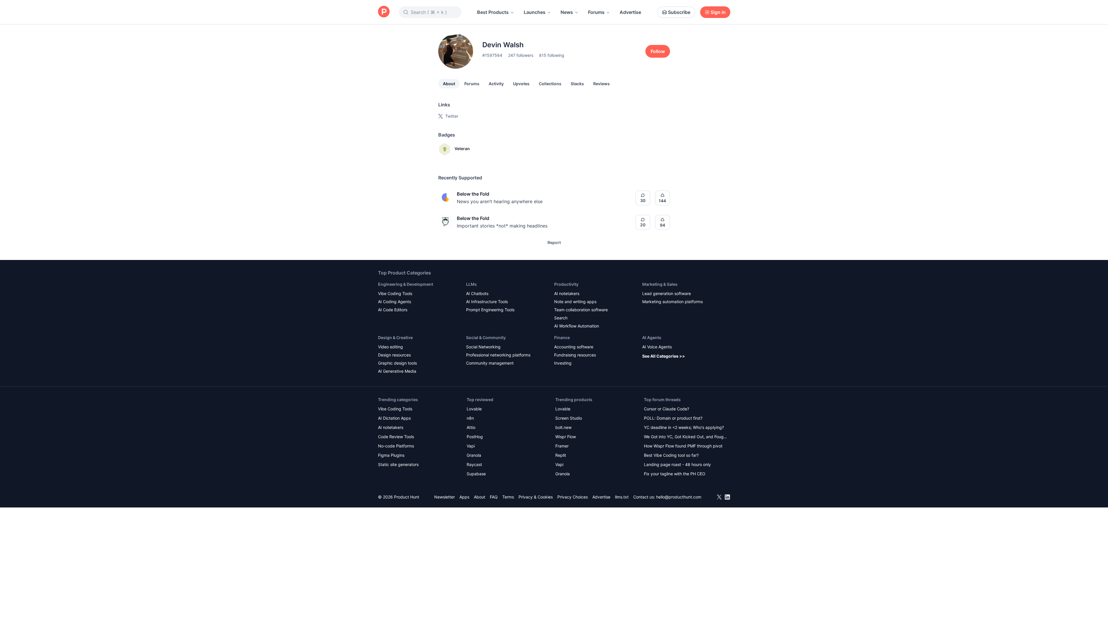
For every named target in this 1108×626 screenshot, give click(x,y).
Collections (550, 83)
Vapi (471, 445)
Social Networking (483, 346)
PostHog (475, 436)
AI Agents (651, 337)
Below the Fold (473, 194)
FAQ (494, 496)
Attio (471, 427)
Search (560, 317)
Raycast (474, 464)
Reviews (601, 83)
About (449, 83)
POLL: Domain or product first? (673, 418)
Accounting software (573, 346)
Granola (474, 455)
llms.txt (622, 496)
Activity (496, 83)
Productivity (566, 284)
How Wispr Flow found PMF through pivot (683, 445)
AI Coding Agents (394, 301)
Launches (534, 12)
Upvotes (521, 83)
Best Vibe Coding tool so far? (671, 455)
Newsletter (444, 496)
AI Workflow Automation (576, 325)
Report (554, 242)
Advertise (630, 12)
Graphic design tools (397, 363)
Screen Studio (568, 418)
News (567, 12)
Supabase (476, 473)
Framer (562, 445)
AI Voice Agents (657, 346)
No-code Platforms (396, 445)
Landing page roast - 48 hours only (677, 464)
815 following (551, 55)
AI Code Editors (392, 309)
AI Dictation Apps (394, 418)
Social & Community (486, 337)
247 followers (520, 55)
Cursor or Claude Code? (666, 408)
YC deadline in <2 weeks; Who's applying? (684, 427)
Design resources (394, 354)
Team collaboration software (581, 309)
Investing (563, 363)
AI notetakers (566, 293)
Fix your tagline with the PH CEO (674, 473)
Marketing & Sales (660, 284)
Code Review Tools (396, 436)
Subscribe (679, 12)
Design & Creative (395, 337)
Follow (658, 51)
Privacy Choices (572, 496)
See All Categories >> (663, 356)
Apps (464, 496)
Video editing (390, 346)
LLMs (471, 284)
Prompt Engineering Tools (490, 309)
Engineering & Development (405, 284)
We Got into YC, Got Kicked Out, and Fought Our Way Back (685, 437)
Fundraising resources (575, 354)
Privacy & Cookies (536, 496)
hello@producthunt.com (678, 496)
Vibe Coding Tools (395, 293)
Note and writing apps (575, 301)
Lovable (474, 408)
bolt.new (563, 427)
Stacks (577, 83)
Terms (508, 496)
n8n (470, 418)
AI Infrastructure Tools (487, 301)
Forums (596, 12)
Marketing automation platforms (672, 301)
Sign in (718, 12)
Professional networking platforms (498, 354)
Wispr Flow (565, 436)
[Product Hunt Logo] (384, 12)
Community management (490, 363)
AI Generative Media (397, 371)
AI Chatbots (477, 293)
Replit (560, 455)
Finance (562, 337)
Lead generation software (666, 293)
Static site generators (398, 464)
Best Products (493, 12)
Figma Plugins (391, 455)
